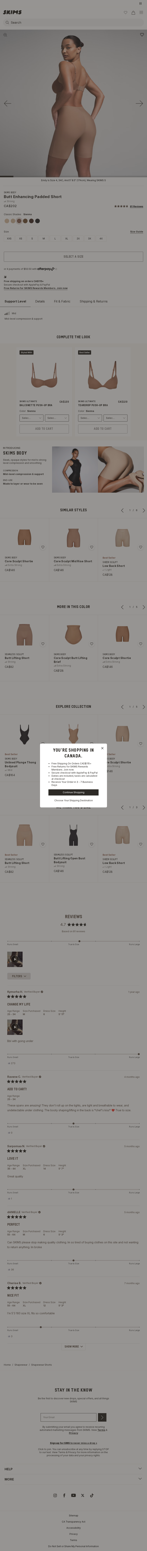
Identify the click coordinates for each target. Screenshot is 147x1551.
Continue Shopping (73, 792)
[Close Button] (102, 748)
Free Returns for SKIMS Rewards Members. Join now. (69, 768)
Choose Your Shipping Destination (73, 800)
